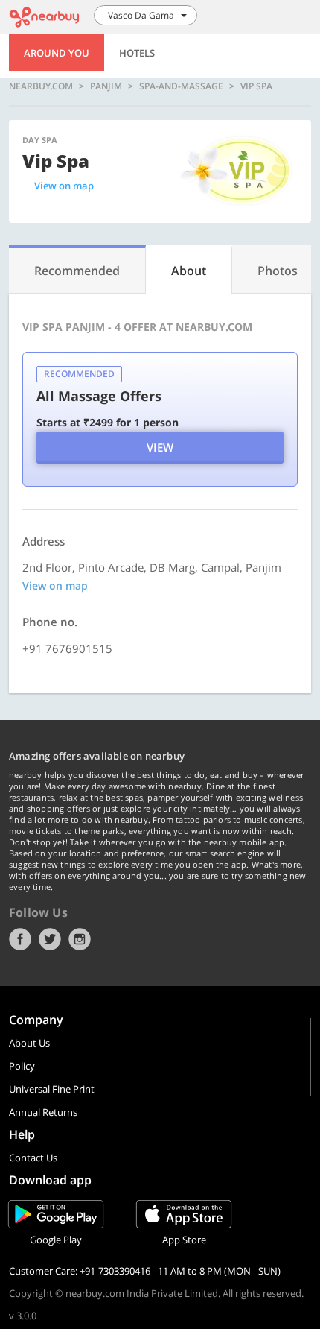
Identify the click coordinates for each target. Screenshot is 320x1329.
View (160, 447)
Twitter (50, 939)
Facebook (20, 939)
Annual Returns (43, 1112)
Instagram (79, 939)
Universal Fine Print (52, 1089)
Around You (56, 53)
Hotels (137, 53)
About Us (29, 1042)
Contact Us (33, 1157)
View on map (64, 185)
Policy (22, 1066)
